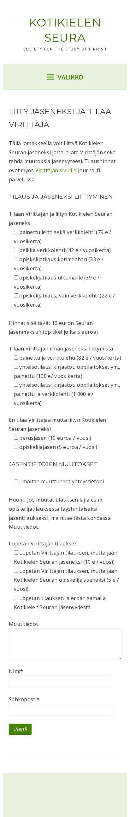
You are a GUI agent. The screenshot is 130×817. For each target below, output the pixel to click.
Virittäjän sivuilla (55, 170)
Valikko (70, 77)
